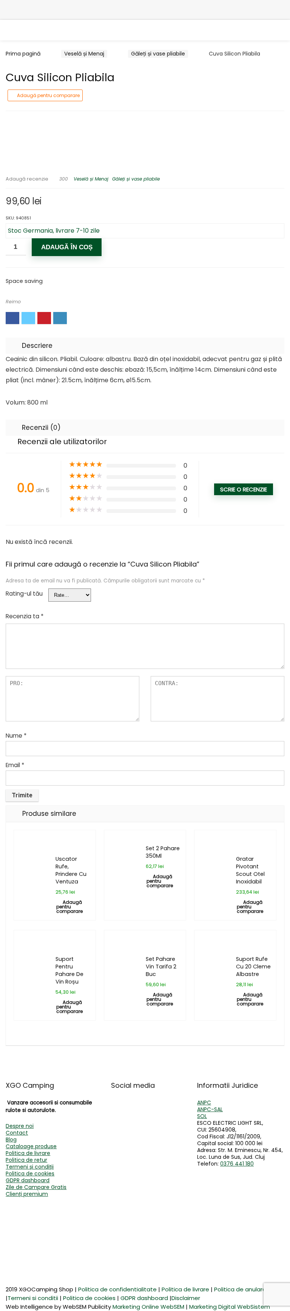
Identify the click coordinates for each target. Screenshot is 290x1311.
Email (15, 765)
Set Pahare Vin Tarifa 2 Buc (161, 966)
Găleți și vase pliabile (158, 53)
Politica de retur (26, 1160)
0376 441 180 (237, 1163)
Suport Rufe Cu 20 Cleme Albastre (253, 966)
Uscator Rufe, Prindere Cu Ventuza (71, 870)
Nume (16, 736)
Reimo (13, 301)
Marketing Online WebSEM (148, 1307)
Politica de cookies (30, 1173)
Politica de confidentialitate (117, 1289)
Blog (11, 1139)
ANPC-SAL (210, 1109)
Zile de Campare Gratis (36, 1187)
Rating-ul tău (24, 594)
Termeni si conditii (33, 1298)
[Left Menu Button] (11, 9)
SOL (202, 1116)
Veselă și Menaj (84, 53)
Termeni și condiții (30, 1166)
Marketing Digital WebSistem (229, 1307)
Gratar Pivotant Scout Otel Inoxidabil (250, 870)
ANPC (204, 1102)
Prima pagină (23, 53)
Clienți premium (27, 1194)
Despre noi (20, 1126)
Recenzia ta (24, 616)
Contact (17, 1133)
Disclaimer (185, 1298)
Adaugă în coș (67, 247)
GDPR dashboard (27, 1180)
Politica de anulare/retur (248, 1289)
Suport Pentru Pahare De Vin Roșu (69, 970)
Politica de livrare (28, 1153)
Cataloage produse (31, 1146)
